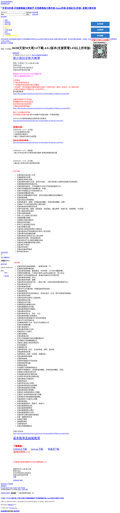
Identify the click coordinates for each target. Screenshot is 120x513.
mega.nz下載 (37, 449)
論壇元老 (4, 264)
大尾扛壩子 (4, 252)
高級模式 (4, 486)
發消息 (6, 276)
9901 (8, 257)
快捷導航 (4, 16)
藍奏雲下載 (53, 449)
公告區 (84, 39)
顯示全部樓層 (36, 55)
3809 (5, 257)
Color (4, 487)
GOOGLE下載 (20, 449)
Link (11, 487)
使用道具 (16, 480)
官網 (6, 20)
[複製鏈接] (15, 53)
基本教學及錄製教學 (26, 438)
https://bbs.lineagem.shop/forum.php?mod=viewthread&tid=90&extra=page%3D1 (41, 433)
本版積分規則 (5, 493)
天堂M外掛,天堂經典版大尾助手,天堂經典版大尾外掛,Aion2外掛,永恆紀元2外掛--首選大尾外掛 (32, 39)
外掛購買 (7, 26)
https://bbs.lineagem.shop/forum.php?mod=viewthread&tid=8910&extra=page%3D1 (38, 142)
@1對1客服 (8, 30)
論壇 (7, 22)
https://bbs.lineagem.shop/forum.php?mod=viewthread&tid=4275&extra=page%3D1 (38, 120)
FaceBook (7, 34)
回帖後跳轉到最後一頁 (26, 493)
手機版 (3, 498)
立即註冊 (35, 14)
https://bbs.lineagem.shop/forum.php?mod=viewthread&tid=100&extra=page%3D (41, 94)
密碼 (2, 14)
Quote (15, 487)
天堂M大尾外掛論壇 (74, 39)
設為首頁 (4, 1)
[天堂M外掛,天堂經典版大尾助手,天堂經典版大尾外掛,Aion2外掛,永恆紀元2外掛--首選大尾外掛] (48, 8)
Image (8, 487)
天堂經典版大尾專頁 (11, 35)
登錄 (19, 489)
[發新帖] (10, 43)
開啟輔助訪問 (5, 3)
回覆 (14, 477)
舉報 (21, 480)
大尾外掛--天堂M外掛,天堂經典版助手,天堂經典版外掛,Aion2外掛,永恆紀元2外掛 (37, 498)
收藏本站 (10, 1)
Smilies (23, 487)
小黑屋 (8, 498)
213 (2, 257)
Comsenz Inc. (13, 508)
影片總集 (100, 35)
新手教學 (100, 24)
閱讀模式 (45, 55)
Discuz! (10, 505)
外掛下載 (7, 24)
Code (18, 487)
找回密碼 (35, 12)
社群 (6, 32)
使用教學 (100, 30)
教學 (6, 28)
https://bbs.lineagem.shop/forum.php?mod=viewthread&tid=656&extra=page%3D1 (41, 108)
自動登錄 (29, 12)
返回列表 (4, 43)
